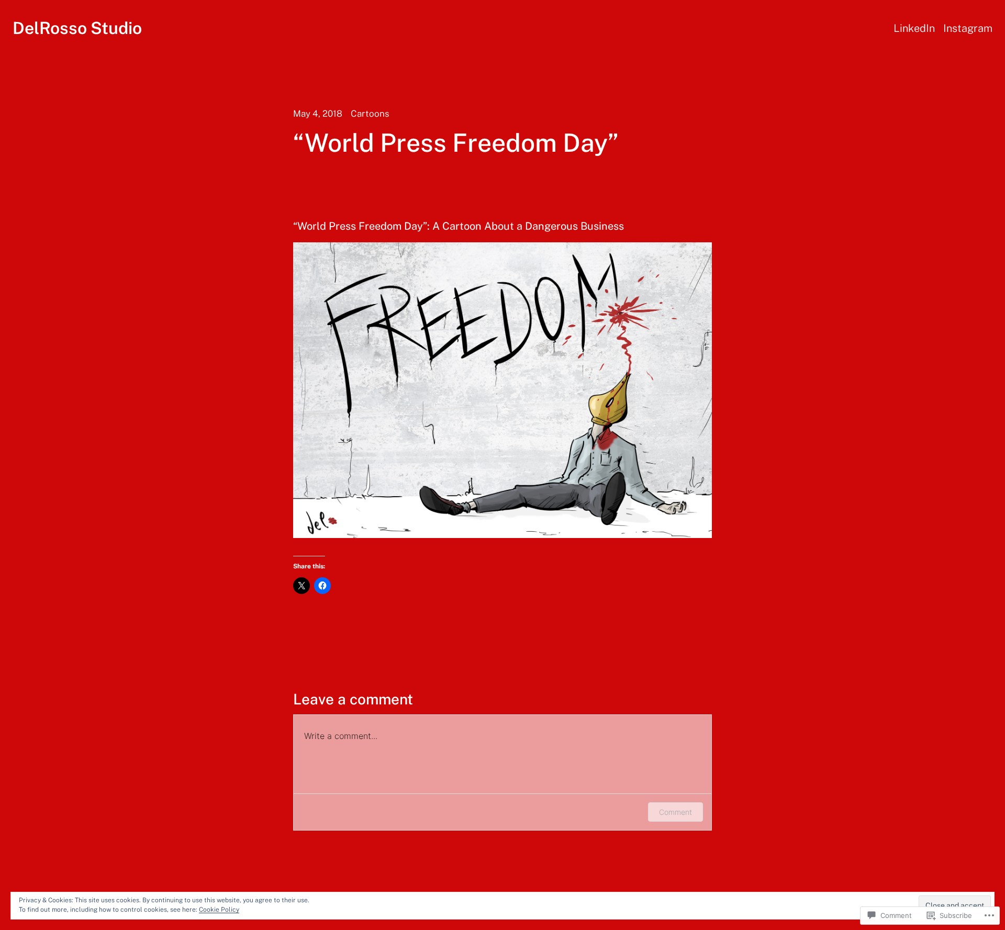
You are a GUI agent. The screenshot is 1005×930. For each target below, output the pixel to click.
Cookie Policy (219, 909)
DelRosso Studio (77, 28)
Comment (675, 812)
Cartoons (370, 113)
